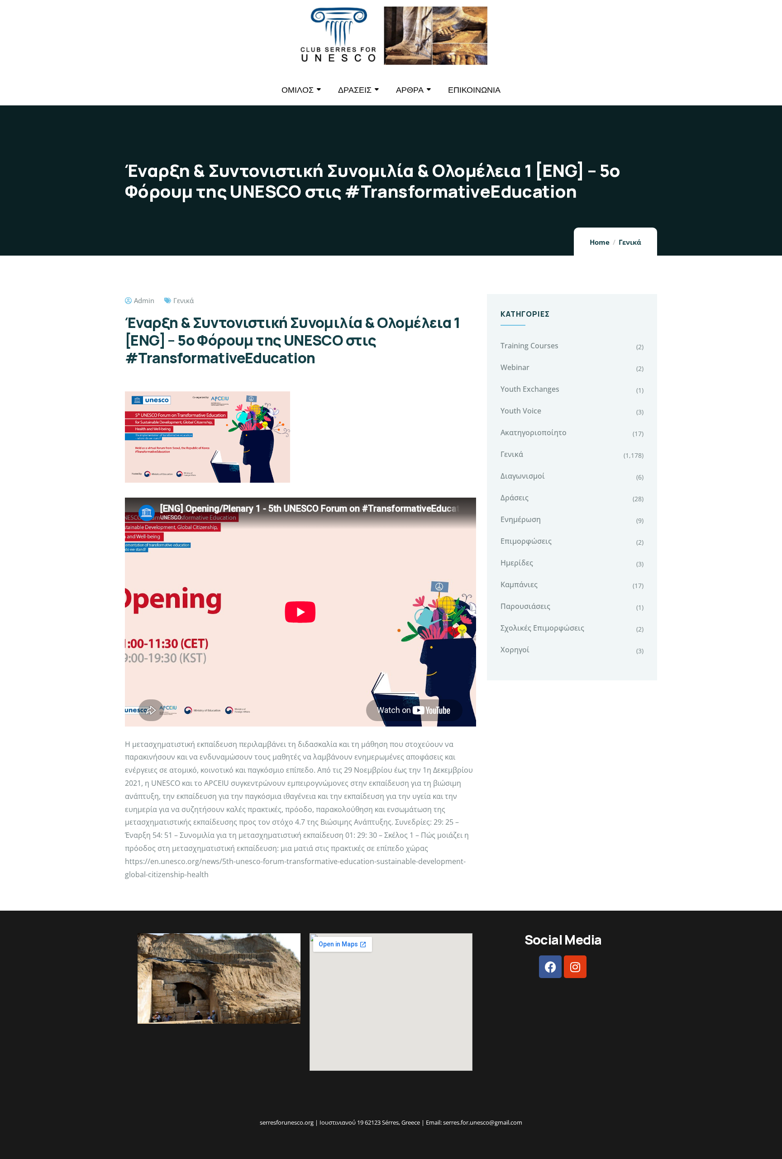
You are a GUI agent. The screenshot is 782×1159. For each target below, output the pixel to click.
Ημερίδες (517, 563)
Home (600, 242)
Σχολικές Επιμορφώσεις (542, 628)
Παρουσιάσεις (525, 606)
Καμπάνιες (519, 584)
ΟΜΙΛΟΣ (297, 89)
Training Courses (529, 346)
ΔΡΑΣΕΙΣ (355, 89)
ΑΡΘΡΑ (410, 89)
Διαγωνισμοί (523, 476)
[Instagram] (575, 966)
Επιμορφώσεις (526, 541)
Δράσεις (515, 498)
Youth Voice (521, 411)
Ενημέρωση (521, 519)
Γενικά (630, 242)
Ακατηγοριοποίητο (534, 432)
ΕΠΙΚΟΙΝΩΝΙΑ (474, 89)
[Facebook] (550, 966)
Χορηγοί (515, 650)
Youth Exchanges (530, 389)
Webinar (515, 367)
